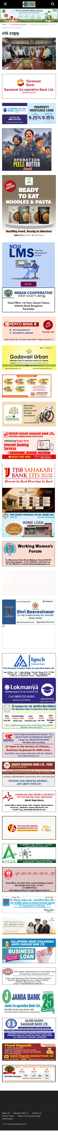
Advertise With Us (21, 1110)
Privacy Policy (8, 1113)
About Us (6, 1110)
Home (4, 24)
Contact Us (36, 1110)
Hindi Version (7, 1116)
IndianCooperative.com (17, 1121)
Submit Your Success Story (29, 1113)
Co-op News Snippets (18, 24)
